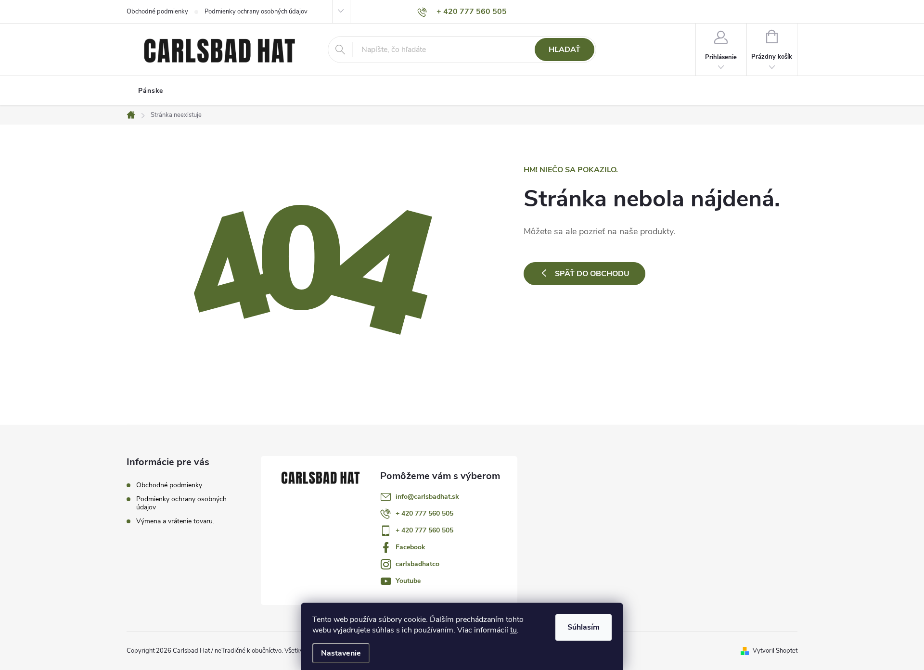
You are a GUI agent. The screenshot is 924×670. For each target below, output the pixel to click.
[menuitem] (151, 91)
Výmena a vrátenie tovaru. (175, 521)
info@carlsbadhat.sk (427, 496)
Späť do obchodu (592, 273)
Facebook (410, 547)
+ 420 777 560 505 (424, 513)
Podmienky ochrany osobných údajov (256, 11)
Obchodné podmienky (157, 11)
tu (513, 630)
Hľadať (564, 49)
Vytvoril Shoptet (775, 650)
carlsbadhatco (417, 564)
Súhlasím (583, 627)
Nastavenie (341, 653)
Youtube (408, 580)
